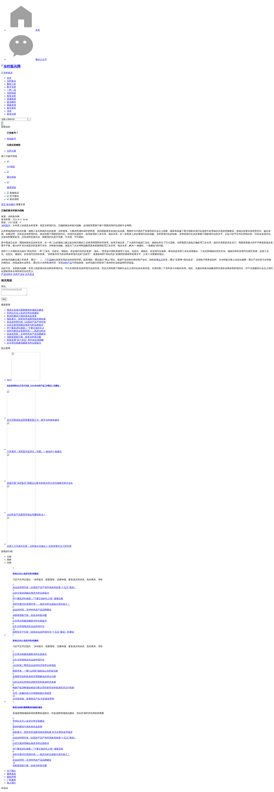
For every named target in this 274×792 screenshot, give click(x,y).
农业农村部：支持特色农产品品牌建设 (26, 334)
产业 (49, 259)
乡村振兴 (11, 81)
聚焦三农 (11, 84)
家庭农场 (11, 105)
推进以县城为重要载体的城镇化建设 (25, 310)
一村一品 (11, 90)
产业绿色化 (7, 274)
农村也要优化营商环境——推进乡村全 (26, 331)
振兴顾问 (11, 102)
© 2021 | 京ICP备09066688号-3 (47, 788)
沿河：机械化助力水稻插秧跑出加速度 (32, 693)
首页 (37, 30)
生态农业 (29, 274)
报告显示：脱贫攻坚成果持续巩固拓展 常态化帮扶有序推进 (42, 732)
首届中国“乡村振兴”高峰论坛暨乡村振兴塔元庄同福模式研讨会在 (40, 483)
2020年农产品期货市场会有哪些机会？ (26, 514)
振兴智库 (11, 108)
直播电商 (11, 99)
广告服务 (11, 780)
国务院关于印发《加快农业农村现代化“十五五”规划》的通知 (43, 632)
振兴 (8, 225)
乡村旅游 (11, 93)
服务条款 (11, 774)
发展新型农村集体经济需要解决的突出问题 (34, 676)
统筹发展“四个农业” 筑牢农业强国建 (25, 340)
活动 (9, 111)
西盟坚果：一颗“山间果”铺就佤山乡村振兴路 (35, 671)
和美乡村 (11, 96)
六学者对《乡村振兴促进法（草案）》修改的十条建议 (34, 451)
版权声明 (11, 777)
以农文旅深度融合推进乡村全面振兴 (25, 325)
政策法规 (11, 114)
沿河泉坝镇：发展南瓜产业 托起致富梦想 (33, 699)
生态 (160, 259)
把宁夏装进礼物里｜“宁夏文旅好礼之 (25, 328)
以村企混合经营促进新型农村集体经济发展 (34, 682)
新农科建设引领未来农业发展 (22, 316)
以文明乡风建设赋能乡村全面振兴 (24, 343)
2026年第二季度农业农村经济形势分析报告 (34, 665)
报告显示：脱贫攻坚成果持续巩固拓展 (26, 319)
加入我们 (11, 783)
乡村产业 (67, 262)
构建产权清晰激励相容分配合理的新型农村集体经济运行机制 (43, 687)
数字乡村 (11, 87)
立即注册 (11, 151)
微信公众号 (41, 59)
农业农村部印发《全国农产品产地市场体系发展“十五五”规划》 (44, 587)
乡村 (3, 225)
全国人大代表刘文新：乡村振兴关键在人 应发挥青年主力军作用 (39, 546)
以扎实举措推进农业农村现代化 (29, 626)
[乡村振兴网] (11, 66)
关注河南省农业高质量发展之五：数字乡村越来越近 (33, 420)
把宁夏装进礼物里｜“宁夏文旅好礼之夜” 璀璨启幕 (38, 598)
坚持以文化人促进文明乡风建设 (23, 313)
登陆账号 (11, 139)
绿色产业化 (19, 274)
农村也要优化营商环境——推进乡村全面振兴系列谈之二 (41, 604)
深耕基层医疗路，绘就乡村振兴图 (24, 337)
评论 (4, 299)
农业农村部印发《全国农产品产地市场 (26, 322)
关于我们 (11, 771)
